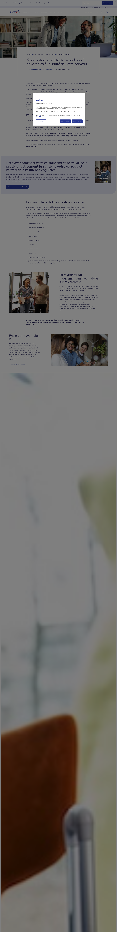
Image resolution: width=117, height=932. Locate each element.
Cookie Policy (39, 116)
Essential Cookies (65, 121)
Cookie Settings (40, 121)
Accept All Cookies (77, 121)
